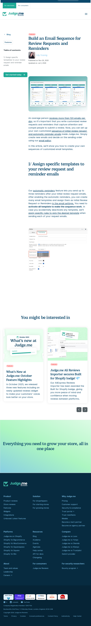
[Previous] (79, 409)
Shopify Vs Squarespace (14, 547)
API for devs (38, 554)
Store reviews (9, 504)
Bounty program (69, 568)
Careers (7, 575)
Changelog (37, 557)
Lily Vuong (41, 55)
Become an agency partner (73, 525)
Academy (37, 540)
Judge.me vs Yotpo (70, 540)
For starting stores (41, 504)
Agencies (36, 547)
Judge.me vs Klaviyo (70, 547)
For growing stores (41, 508)
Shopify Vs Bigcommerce (14, 540)
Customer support (70, 504)
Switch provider (68, 554)
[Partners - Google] (30, 597)
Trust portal (67, 511)
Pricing (65, 501)
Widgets (7, 511)
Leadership (8, 572)
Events (36, 543)
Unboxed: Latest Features (15, 518)
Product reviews (11, 501)
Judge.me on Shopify (13, 536)
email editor (45, 140)
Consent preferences (36, 616)
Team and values (11, 568)
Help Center (77, 616)
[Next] (85, 409)
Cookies (23, 616)
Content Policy (53, 616)
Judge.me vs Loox (69, 536)
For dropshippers (40, 501)
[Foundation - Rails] (63, 597)
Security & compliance (71, 508)
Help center (38, 550)
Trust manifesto (69, 515)
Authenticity (65, 616)
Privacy (14, 616)
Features (7, 508)
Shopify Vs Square (11, 550)
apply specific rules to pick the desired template (53, 213)
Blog (35, 536)
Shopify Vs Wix (10, 554)
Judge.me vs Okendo (71, 543)
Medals (65, 518)
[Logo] (13, 14)
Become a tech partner (72, 522)
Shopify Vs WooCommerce (15, 543)
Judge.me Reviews (40, 568)
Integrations (9, 515)
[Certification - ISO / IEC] (52, 597)
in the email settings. (63, 203)
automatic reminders (44, 190)
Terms (6, 616)
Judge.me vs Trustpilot (71, 550)
